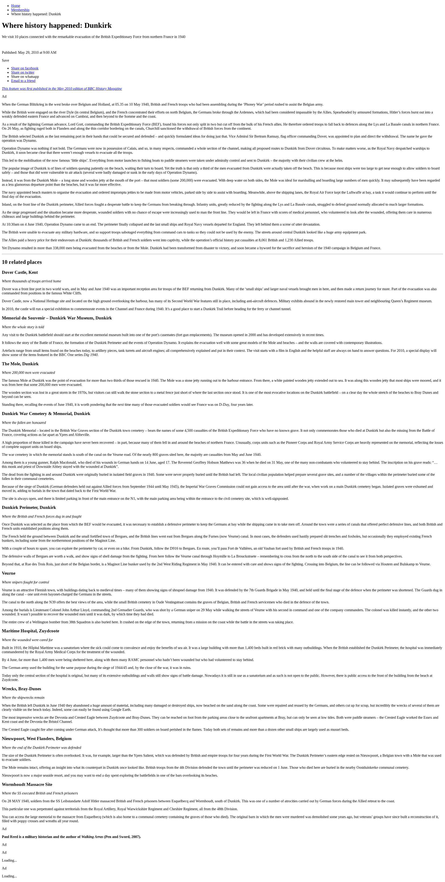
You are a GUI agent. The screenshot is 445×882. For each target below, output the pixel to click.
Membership (20, 10)
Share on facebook (24, 68)
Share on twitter (22, 72)
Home (15, 6)
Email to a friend (23, 81)
